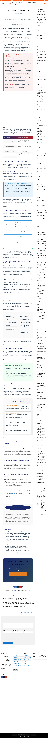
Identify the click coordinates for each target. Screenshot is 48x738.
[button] (42, 3)
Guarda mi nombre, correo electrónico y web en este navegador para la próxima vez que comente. (17, 635)
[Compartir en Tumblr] (22, 587)
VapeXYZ (27, 42)
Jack (21, 13)
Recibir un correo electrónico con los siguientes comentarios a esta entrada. (15, 637)
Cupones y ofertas (16, 657)
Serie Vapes (34, 2)
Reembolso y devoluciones (17, 659)
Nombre (4, 630)
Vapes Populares (28, 2)
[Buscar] (39, 3)
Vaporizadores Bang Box (18, 7)
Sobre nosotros (26, 655)
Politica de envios (26, 663)
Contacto (25, 661)
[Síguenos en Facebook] (2, 677)
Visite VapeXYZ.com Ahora (18, 574)
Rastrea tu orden (16, 661)
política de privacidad (26, 659)
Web (24, 630)
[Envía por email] (18, 587)
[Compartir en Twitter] (16, 587)
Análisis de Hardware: (9, 84)
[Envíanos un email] (4, 677)
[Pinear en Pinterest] (20, 587)
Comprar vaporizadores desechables (18, 2)
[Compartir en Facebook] (14, 587)
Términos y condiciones (27, 665)
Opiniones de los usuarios (27, 657)
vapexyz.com (20, 513)
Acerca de (14, 4)
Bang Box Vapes (16, 590)
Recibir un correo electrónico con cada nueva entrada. (11, 639)
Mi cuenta (15, 655)
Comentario (4, 621)
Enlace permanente (27, 590)
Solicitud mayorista (16, 663)
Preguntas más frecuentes (17, 665)
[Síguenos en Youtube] (6, 677)
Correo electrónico (16, 630)
